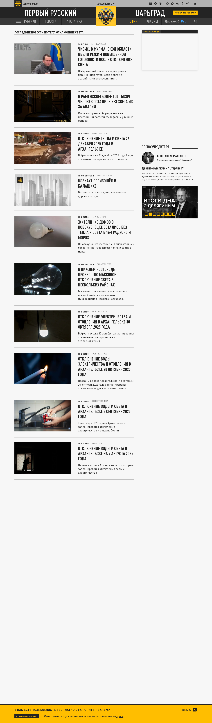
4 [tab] (159, 214)
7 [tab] (170, 214)
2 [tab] (151, 214)
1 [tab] (147, 214)
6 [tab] (166, 214)
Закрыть (186, 709)
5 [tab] (163, 214)
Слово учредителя (155, 147)
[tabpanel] (170, 202)
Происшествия (86, 91)
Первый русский (50, 12)
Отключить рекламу (185, 13)
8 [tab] (174, 214)
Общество (83, 133)
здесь (119, 716)
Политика (83, 44)
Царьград (150, 12)
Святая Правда (151, 32)
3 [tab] (155, 214)
